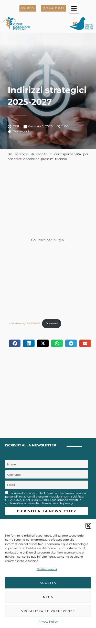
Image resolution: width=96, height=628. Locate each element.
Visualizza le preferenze (48, 611)
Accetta (48, 583)
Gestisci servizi (47, 569)
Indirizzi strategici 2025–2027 (24, 323)
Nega (48, 597)
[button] (88, 525)
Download (52, 323)
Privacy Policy (48, 621)
